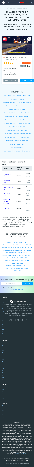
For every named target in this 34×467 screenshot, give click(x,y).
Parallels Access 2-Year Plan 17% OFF (17, 265)
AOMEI (3, 354)
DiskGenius (3, 327)
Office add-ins (17, 95)
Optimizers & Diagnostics (17, 99)
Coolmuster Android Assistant (6, 201)
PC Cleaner (24, 130)
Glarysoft (3, 361)
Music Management (13, 130)
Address (3, 396)
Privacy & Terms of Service (21, 453)
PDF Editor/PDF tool (23, 137)
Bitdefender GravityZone (3, 306)
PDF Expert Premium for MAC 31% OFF (17, 242)
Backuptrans (3, 366)
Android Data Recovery (24, 102)
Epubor (3, 375)
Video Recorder (26, 151)
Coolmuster (3, 304)
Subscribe (27, 283)
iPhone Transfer (25, 113)
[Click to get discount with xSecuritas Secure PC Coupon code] (17, 45)
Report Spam (3, 408)
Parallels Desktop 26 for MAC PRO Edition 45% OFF (17, 247)
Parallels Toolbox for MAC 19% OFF (17, 258)
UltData (3, 311)
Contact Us (3, 398)
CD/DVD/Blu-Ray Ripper (21, 140)
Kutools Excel (3, 313)
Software (12, 144)
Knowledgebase (3, 412)
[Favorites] (27, 2)
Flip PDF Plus (3, 329)
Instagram (10, 320)
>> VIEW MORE (17, 271)
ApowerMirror (3, 336)
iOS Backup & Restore (9, 123)
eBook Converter (24, 120)
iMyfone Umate (3, 324)
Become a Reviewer (3, 417)
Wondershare (3, 352)
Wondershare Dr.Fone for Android (7, 209)
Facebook (14, 320)
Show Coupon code (10, 80)
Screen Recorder (14, 127)
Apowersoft (3, 377)
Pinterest (26, 320)
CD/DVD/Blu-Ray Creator (24, 123)
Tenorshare (3, 348)
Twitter (22, 320)
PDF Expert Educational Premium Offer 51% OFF (17, 245)
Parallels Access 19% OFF (17, 263)
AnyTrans (3, 315)
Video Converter (24, 116)
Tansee (3, 370)
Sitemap (3, 410)
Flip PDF (22, 127)
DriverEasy (3, 302)
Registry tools (20, 144)
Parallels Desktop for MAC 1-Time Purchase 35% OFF (17, 255)
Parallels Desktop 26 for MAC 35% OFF (17, 253)
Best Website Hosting (3, 391)
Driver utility (26, 95)
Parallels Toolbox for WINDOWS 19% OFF (17, 260)
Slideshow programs (11, 120)
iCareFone (3, 309)
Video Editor (7, 95)
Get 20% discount (27, 80)
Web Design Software (17, 147)
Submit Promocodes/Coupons (3, 415)
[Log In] (32, 2)
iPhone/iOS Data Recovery (11, 113)
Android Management (9, 102)
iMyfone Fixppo (3, 333)
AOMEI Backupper (3, 322)
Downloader (9, 140)
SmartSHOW (3, 320)
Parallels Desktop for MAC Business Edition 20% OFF (17, 250)
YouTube (18, 320)
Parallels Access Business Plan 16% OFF (17, 268)
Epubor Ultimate (3, 331)
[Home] (8, 8)
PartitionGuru (3, 318)
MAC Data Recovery (10, 137)
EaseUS (3, 350)
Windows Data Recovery (22, 106)
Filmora (3, 300)
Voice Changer (9, 106)
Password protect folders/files (22, 134)
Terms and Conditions (17, 289)
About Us (3, 387)
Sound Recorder (7, 134)
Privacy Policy (25, 287)
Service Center (3, 394)
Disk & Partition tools (11, 116)
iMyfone (3, 359)
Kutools (3, 343)
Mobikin (3, 372)
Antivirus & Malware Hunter (12, 151)
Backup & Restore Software (17, 109)
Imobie (3, 368)
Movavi (3, 345)
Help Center (3, 406)
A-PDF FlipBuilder (3, 379)
